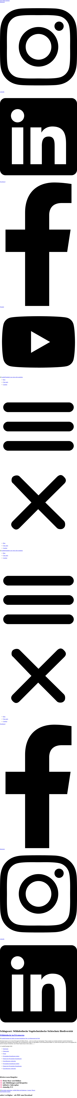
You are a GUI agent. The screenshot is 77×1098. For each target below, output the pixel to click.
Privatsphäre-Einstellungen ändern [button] (11, 1056)
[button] (38, 463)
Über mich (5, 382)
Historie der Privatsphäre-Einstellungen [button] (12, 1058)
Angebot (5, 384)
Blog (4, 379)
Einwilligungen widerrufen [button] (9, 1061)
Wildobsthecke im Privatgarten (12, 1035)
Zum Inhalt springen (5, 0)
